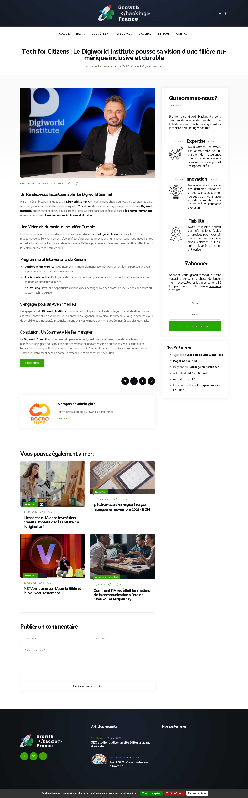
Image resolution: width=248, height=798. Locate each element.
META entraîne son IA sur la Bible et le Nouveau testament (52, 591)
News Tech (27, 183)
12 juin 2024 (100, 584)
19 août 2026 (114, 737)
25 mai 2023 (30, 582)
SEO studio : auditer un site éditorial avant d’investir (120, 745)
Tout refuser (174, 793)
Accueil (90, 66)
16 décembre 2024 (46, 183)
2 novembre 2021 (103, 499)
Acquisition (100, 577)
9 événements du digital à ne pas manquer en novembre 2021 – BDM (122, 507)
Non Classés (97, 737)
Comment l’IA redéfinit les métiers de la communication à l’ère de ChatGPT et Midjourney (122, 595)
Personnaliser (197, 793)
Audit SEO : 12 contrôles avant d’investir (130, 764)
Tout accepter (151, 793)
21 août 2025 (30, 511)
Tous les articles (105, 66)
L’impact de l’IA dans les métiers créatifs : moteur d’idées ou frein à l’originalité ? (51, 522)
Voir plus (62, 418)
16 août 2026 (132, 757)
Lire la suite (32, 363)
